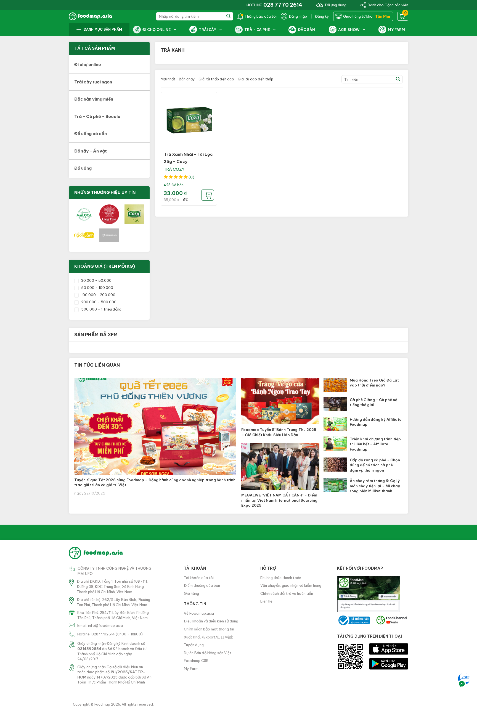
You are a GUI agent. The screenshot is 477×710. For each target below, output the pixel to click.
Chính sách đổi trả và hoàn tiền (286, 593)
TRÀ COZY (174, 169)
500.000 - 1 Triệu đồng (101, 309)
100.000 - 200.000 (98, 295)
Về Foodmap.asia (199, 613)
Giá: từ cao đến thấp (255, 79)
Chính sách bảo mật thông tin (209, 629)
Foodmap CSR (196, 660)
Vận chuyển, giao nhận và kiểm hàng (290, 585)
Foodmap (102, 704)
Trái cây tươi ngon (93, 82)
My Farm (191, 668)
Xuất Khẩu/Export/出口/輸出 (209, 637)
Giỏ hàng (191, 593)
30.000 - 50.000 (96, 280)
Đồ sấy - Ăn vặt (90, 151)
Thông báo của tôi (261, 16)
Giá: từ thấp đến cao (216, 79)
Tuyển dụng (194, 645)
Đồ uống (83, 168)
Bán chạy (187, 79)
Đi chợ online (87, 64)
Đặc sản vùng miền (93, 99)
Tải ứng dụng (335, 4)
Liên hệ (266, 601)
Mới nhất (168, 79)
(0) (191, 177)
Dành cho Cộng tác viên (388, 4)
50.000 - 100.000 (97, 287)
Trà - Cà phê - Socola (97, 116)
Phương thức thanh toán (280, 577)
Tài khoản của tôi (199, 577)
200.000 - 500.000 (98, 302)
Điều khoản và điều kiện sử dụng (211, 621)
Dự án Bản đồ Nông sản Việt (207, 653)
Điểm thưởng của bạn (202, 585)
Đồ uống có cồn (90, 133)
